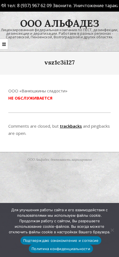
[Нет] (112, 230)
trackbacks (71, 126)
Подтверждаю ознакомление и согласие (61, 240)
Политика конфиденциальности (61, 249)
